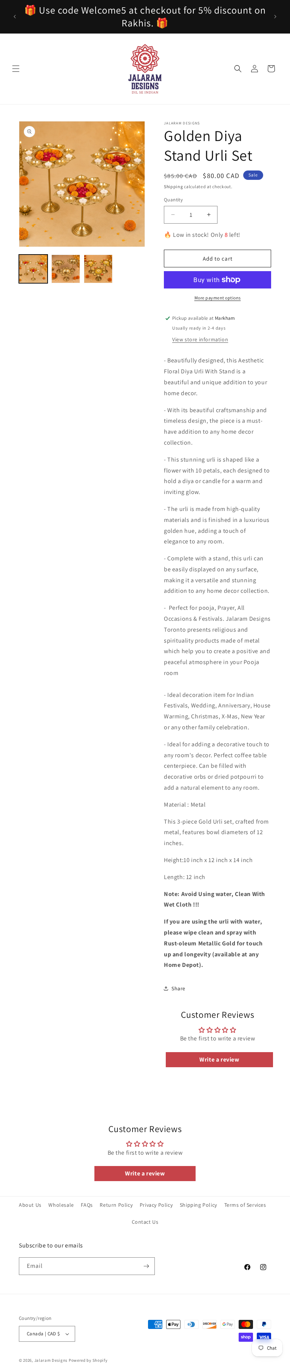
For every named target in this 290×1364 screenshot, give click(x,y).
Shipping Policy (198, 1204)
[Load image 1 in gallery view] (33, 269)
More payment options (217, 298)
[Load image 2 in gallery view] (65, 269)
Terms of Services (245, 1204)
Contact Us (145, 1221)
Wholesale (61, 1204)
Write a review (219, 1059)
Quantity (173, 199)
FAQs (87, 1204)
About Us (30, 1204)
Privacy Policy (156, 1204)
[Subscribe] (146, 1266)
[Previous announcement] (14, 16)
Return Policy (116, 1204)
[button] (16, 68)
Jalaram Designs (51, 1360)
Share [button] (178, 988)
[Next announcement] (275, 16)
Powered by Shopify (88, 1360)
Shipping (173, 186)
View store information (200, 339)
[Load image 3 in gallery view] (98, 269)
